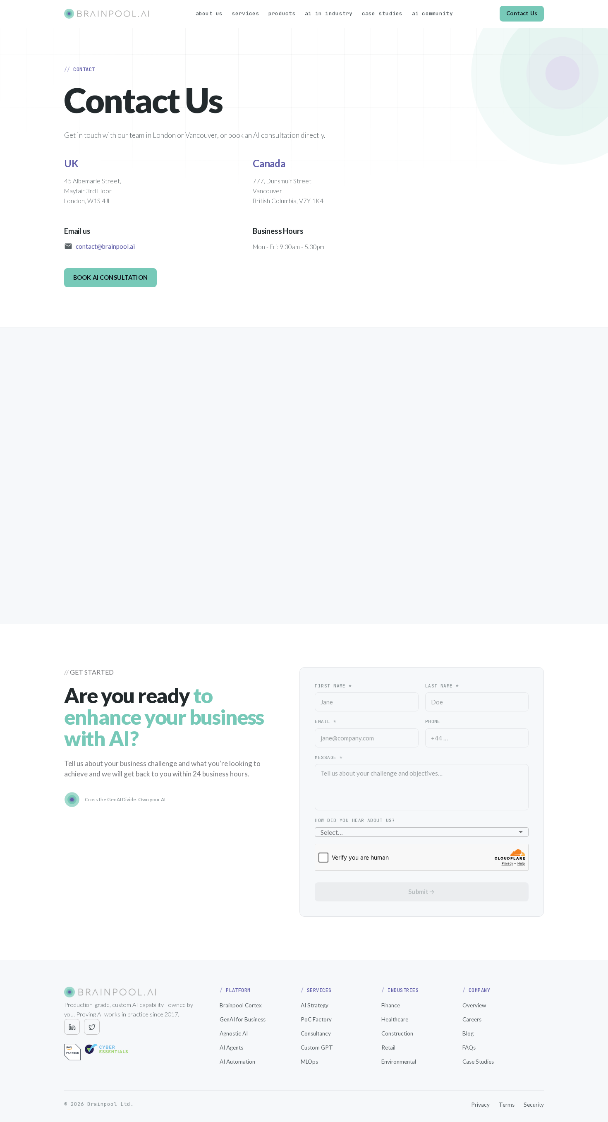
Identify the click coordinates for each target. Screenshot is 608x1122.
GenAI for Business (243, 1019)
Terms (507, 1104)
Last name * (442, 686)
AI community (432, 13)
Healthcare (394, 1019)
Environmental (398, 1061)
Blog (468, 1033)
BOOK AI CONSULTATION (110, 277)
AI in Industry (329, 13)
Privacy (480, 1104)
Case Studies (478, 1061)
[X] (92, 1027)
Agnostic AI (234, 1033)
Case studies (382, 13)
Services (245, 13)
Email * (325, 721)
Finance (390, 1005)
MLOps (309, 1061)
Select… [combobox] (332, 832)
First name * (333, 686)
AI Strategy (314, 1005)
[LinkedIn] (72, 1027)
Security (534, 1104)
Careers (471, 1019)
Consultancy (316, 1033)
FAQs (469, 1047)
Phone (432, 721)
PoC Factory (316, 1019)
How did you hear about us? (355, 820)
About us (209, 13)
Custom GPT (317, 1047)
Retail (388, 1047)
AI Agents (231, 1047)
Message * (328, 757)
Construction (397, 1033)
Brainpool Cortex (241, 1005)
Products (282, 13)
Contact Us (521, 13)
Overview (474, 1005)
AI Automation (237, 1061)
